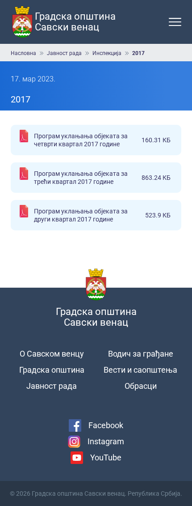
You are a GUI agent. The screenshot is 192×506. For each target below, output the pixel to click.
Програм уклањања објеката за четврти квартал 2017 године (102, 140)
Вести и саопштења (140, 369)
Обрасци (141, 386)
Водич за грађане (140, 353)
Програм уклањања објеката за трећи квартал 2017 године (102, 177)
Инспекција (106, 53)
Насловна (23, 53)
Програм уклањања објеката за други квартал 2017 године (102, 215)
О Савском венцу (52, 353)
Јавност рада (64, 53)
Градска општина (51, 369)
